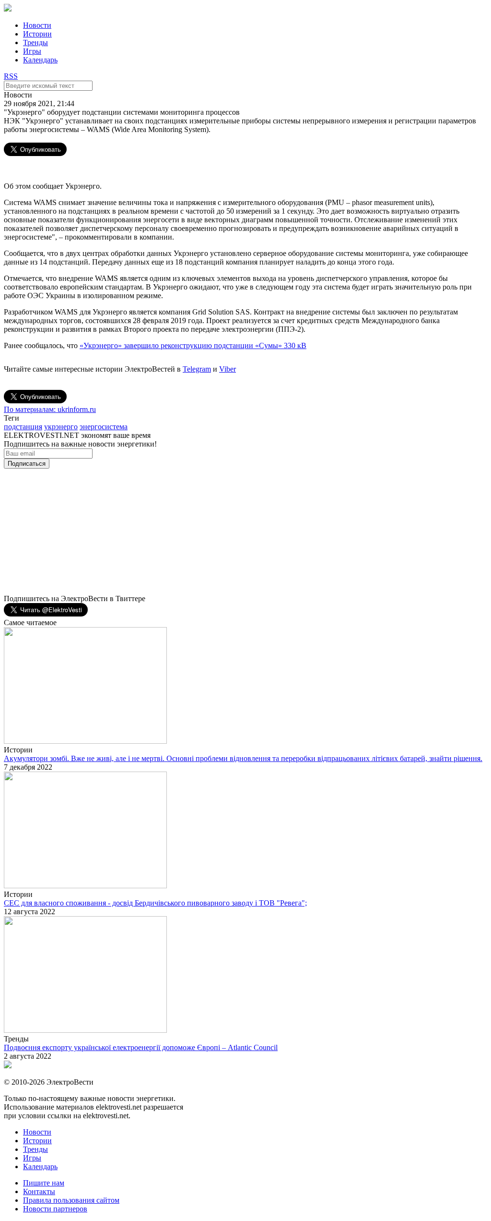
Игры (32, 51)
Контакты (39, 1191)
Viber (227, 369)
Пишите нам (43, 1183)
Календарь (40, 60)
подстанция (23, 427)
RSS (11, 76)
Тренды (35, 42)
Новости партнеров (55, 1209)
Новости (37, 25)
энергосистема (104, 427)
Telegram (197, 369)
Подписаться (27, 463)
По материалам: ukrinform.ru (50, 409)
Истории (37, 34)
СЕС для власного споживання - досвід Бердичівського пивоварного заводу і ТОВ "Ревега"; (155, 903)
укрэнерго (61, 427)
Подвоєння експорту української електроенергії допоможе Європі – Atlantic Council (141, 1047)
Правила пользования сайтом (71, 1200)
